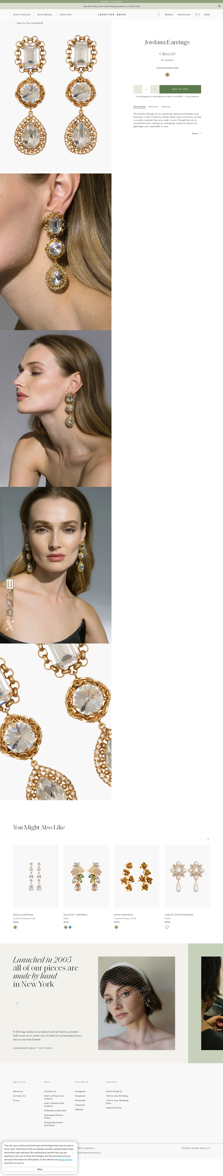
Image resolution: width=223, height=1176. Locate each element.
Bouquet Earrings (75, 914)
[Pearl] (167, 927)
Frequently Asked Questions (53, 1124)
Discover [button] (66, 14)
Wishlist (169, 14)
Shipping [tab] (165, 106)
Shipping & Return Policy (53, 1116)
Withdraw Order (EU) (55, 1110)
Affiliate (79, 1109)
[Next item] (208, 839)
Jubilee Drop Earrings (179, 914)
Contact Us (50, 1091)
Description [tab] (139, 106)
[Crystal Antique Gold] (167, 74)
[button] (197, 14)
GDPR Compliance (85, 1148)
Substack (80, 1104)
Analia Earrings (23, 914)
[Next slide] (2, 808)
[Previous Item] (201, 839)
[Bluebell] (70, 927)
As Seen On (19, 1095)
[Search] (159, 14)
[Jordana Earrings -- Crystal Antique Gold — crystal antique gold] (9, 584)
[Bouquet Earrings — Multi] (86, 876)
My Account (184, 14)
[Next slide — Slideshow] (205, 1003)
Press (16, 1100)
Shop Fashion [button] (21, 14)
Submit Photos (114, 1107)
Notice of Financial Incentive (86, 1152)
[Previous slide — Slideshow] (17, 1003)
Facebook (80, 1095)
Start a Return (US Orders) (54, 1097)
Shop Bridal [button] (45, 14)
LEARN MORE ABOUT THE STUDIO (32, 1048)
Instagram (80, 1091)
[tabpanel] (94, 1003)
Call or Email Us (114, 1091)
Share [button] (195, 133)
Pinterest (80, 1100)
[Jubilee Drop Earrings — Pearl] (187, 876)
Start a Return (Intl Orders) (54, 1104)
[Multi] (65, 927)
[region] (111, 6)
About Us (18, 1091)
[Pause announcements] (219, 6)
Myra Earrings (123, 914)
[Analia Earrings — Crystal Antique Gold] (35, 876)
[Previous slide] (2, 802)
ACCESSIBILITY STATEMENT (111, 1)
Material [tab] (153, 106)
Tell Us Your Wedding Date (117, 1101)
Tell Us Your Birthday (117, 1095)
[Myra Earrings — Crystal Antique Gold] (136, 876)
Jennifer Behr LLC (200, 1148)
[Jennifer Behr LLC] (111, 14)
